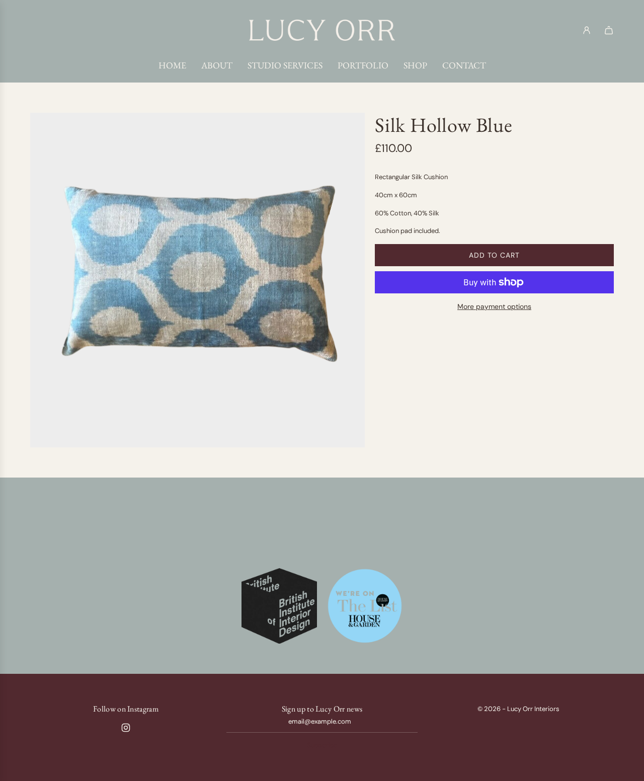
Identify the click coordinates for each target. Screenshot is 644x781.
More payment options (494, 306)
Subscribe (322, 745)
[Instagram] (126, 728)
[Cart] (609, 30)
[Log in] (587, 30)
